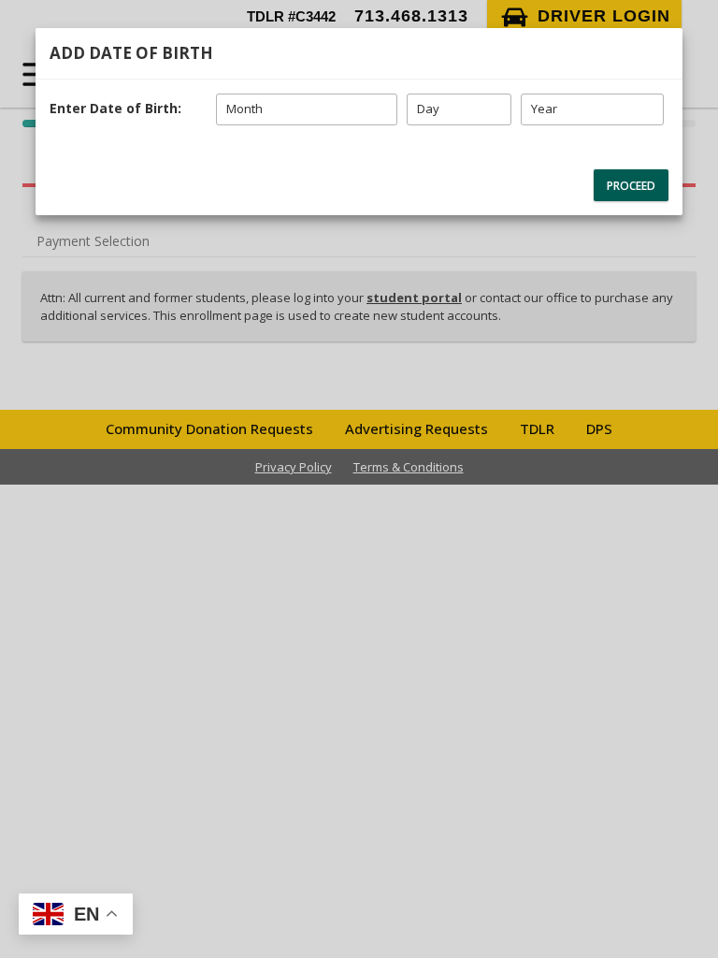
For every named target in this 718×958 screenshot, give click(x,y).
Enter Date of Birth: (115, 108)
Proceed (631, 186)
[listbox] (306, 109)
